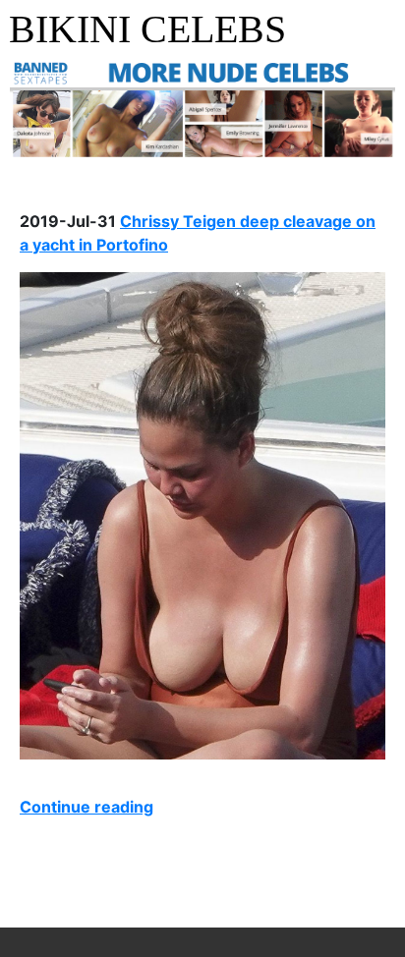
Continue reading (86, 806)
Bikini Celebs (147, 29)
